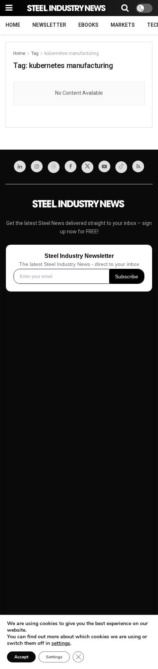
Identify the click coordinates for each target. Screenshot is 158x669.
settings (60, 643)
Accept (21, 657)
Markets (123, 25)
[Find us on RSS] (138, 166)
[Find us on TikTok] (121, 167)
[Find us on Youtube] (104, 166)
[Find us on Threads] (54, 167)
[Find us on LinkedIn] (20, 166)
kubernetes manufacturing (71, 53)
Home (13, 25)
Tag (35, 53)
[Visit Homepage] (67, 8)
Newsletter (49, 25)
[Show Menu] (9, 8)
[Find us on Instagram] (37, 166)
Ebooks (88, 25)
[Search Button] (125, 8)
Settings (54, 657)
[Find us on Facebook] (70, 166)
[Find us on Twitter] (87, 167)
